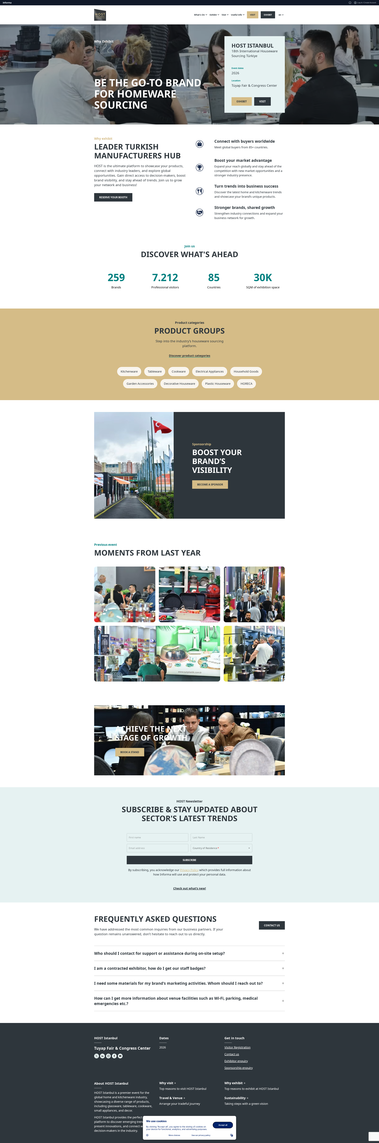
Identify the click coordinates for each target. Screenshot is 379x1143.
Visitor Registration (237, 1047)
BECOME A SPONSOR (210, 484)
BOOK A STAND (129, 752)
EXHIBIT (242, 101)
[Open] (249, 848)
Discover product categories (189, 355)
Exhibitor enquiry (236, 1061)
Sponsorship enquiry (238, 1068)
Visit (252, 14)
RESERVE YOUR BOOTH (113, 197)
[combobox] (217, 848)
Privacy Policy (189, 870)
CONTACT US (272, 925)
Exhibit (268, 14)
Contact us (231, 1054)
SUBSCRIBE (189, 860)
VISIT (262, 101)
